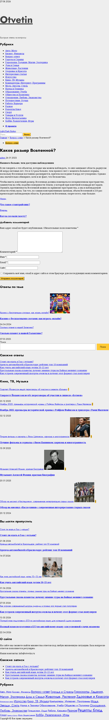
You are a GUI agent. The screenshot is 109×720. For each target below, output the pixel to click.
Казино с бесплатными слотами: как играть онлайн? (24, 312)
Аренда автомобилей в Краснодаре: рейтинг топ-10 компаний (34, 364)
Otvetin (16, 20)
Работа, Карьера (14, 103)
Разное (9, 106)
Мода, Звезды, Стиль (16, 85)
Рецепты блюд (13, 109)
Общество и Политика (17, 94)
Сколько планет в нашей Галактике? (17, 327)
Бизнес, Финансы (14, 53)
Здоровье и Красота (16, 71)
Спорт (8, 112)
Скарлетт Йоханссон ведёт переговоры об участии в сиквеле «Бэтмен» (33, 389)
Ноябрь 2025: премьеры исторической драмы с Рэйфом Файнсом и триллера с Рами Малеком (45, 404)
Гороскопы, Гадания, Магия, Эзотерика (26, 62)
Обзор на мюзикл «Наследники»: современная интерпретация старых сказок (37, 501)
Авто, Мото (11, 50)
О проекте (10, 126)
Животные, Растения (16, 68)
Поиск (3, 342)
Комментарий (8, 251)
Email (3, 262)
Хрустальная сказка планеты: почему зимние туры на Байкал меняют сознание (43, 370)
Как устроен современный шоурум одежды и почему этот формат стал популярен (45, 373)
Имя (3, 256)
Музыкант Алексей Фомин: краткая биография (21, 469)
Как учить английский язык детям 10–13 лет (24, 367)
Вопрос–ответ (12, 56)
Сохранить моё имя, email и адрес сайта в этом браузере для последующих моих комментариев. (55, 273)
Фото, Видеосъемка (15, 118)
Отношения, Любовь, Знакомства (23, 97)
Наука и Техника (14, 88)
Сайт (2, 267)
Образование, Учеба (16, 91)
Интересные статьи (16, 74)
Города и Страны (14, 59)
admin (3, 157)
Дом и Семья (12, 65)
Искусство (10, 77)
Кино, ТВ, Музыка (14, 79)
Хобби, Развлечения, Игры (19, 121)
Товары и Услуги (14, 115)
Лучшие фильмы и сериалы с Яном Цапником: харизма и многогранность (34, 436)
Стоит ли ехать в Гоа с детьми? (16, 361)
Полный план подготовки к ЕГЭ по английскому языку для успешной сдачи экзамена (40, 620)
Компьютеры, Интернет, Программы (25, 82)
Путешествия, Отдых (16, 100)
